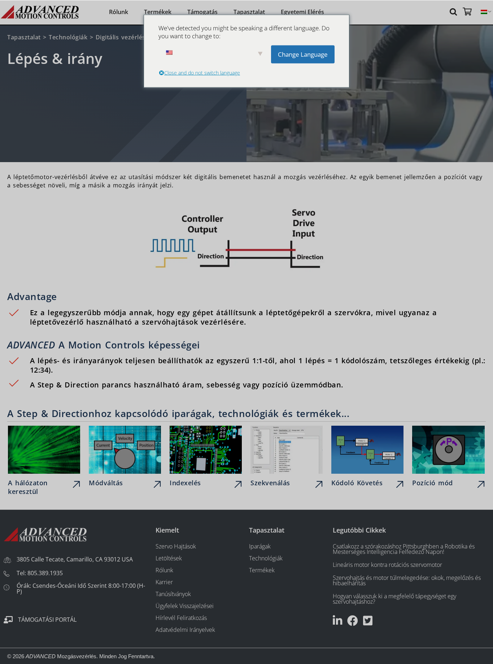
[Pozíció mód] (448, 458)
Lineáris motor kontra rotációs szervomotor (387, 565)
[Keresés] (454, 11)
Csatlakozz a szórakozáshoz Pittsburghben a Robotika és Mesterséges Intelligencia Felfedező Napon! (404, 549)
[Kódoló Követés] (367, 458)
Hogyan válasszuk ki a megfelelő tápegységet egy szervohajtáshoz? (394, 599)
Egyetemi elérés (302, 12)
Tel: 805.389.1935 (40, 573)
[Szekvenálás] (286, 458)
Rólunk (118, 12)
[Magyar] (484, 12)
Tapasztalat (249, 12)
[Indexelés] (206, 458)
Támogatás (202, 12)
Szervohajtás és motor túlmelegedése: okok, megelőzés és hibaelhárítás (407, 580)
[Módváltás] (125, 458)
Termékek (157, 12)
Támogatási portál (47, 620)
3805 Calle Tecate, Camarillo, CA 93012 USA (75, 559)
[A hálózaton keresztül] (44, 462)
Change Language (303, 54)
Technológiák (68, 37)
